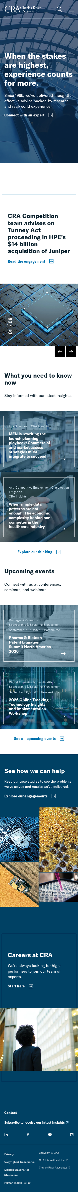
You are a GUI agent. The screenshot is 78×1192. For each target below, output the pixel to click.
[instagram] (72, 1134)
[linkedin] (6, 1134)
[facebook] (28, 1134)
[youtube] (50, 1134)
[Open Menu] (71, 9)
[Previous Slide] (60, 351)
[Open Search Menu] (59, 9)
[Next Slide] (70, 351)
